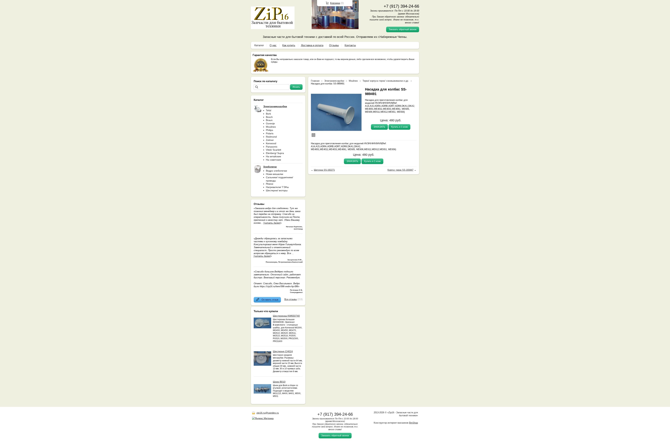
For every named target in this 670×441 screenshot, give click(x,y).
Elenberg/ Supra (275, 153)
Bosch (269, 117)
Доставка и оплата (312, 45)
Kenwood (271, 143)
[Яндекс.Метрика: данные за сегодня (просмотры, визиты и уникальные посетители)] (263, 418)
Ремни (269, 183)
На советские (273, 159)
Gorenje (270, 123)
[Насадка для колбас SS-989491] (336, 112)
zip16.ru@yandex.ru (267, 412)
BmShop (413, 422)
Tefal (268, 110)
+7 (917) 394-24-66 (401, 6)
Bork (268, 113)
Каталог (259, 45)
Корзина (335, 3)
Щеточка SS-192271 (324, 170)
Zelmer (270, 140)
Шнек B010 (279, 381)
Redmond (271, 136)
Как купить (288, 45)
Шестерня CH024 (283, 351)
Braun (269, 120)
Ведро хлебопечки (276, 170)
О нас (273, 45)
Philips (269, 130)
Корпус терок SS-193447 (400, 170)
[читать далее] (271, 223)
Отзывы (334, 45)
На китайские (273, 156)
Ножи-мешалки (274, 174)
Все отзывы (290, 299)
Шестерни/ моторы (277, 190)
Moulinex (271, 126)
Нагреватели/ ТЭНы (277, 187)
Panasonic (271, 146)
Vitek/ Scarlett (273, 149)
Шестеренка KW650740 (286, 315)
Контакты (350, 45)
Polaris (269, 133)
